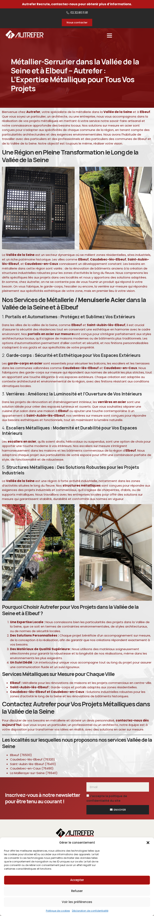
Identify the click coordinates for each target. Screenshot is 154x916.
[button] (148, 843)
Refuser (77, 891)
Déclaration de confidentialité (90, 910)
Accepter (77, 880)
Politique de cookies (58, 910)
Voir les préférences (77, 902)
